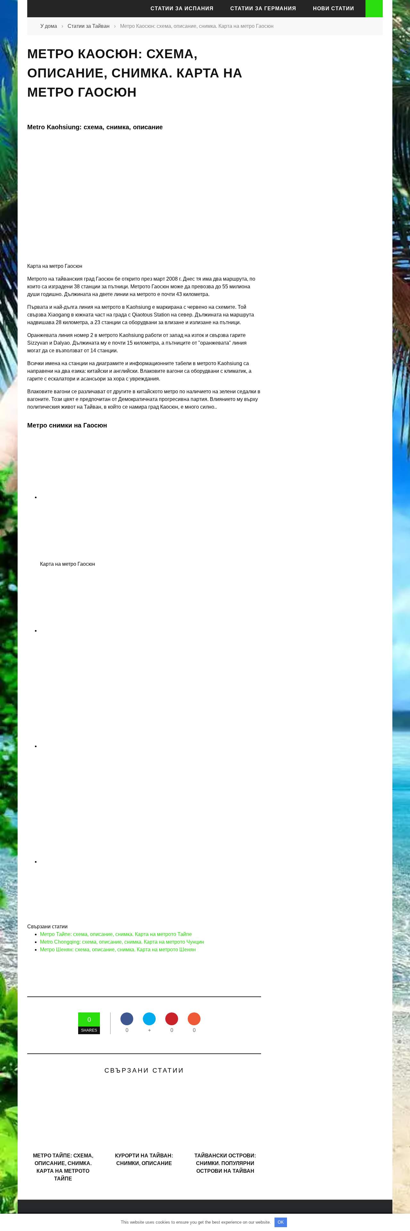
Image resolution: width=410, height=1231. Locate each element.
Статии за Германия (263, 8)
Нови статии (333, 8)
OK (281, 1222)
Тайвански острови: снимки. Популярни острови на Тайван (225, 1163)
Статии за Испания (182, 8)
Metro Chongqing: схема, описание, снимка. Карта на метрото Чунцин (122, 942)
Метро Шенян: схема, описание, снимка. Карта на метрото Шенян (118, 949)
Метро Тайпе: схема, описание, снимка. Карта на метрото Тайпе (116, 934)
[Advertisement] (323, 158)
